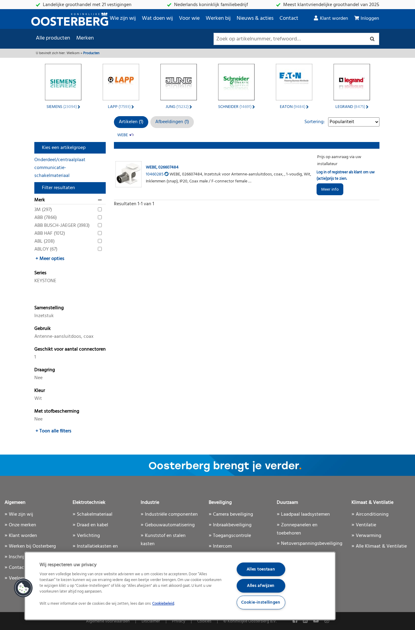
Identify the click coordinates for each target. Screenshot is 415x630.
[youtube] (316, 621)
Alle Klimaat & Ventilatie (381, 546)
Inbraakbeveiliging (232, 525)
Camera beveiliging (233, 514)
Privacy (178, 621)
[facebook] (295, 621)
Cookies (204, 621)
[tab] (131, 122)
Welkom (73, 53)
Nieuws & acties (255, 18)
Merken (85, 38)
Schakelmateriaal (94, 514)
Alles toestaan (261, 569)
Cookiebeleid (163, 604)
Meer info (330, 189)
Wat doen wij (157, 18)
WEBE (122, 135)
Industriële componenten (171, 514)
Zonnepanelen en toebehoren (297, 529)
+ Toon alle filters (53, 431)
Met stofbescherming (56, 411)
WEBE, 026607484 (162, 167)
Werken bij (218, 18)
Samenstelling (49, 308)
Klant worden (334, 18)
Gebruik (42, 329)
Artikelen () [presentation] (131, 122)
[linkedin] (306, 621)
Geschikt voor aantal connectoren (70, 349)
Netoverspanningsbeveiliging (311, 544)
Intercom (222, 546)
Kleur (39, 391)
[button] (23, 588)
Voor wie (189, 18)
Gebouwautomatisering (170, 525)
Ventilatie (366, 525)
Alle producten (53, 38)
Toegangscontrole (232, 536)
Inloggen (370, 18)
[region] (180, 586)
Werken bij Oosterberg (32, 546)
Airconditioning (372, 514)
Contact (289, 18)
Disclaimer (151, 621)
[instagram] (326, 621)
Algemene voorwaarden (108, 621)
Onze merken (22, 525)
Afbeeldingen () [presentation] (172, 122)
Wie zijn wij (123, 18)
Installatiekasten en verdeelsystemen (95, 550)
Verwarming (368, 536)
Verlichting (88, 536)
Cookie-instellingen (260, 602)
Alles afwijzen (261, 585)
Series (40, 273)
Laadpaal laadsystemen (305, 514)
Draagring (44, 370)
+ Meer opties (50, 259)
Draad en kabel (92, 525)
